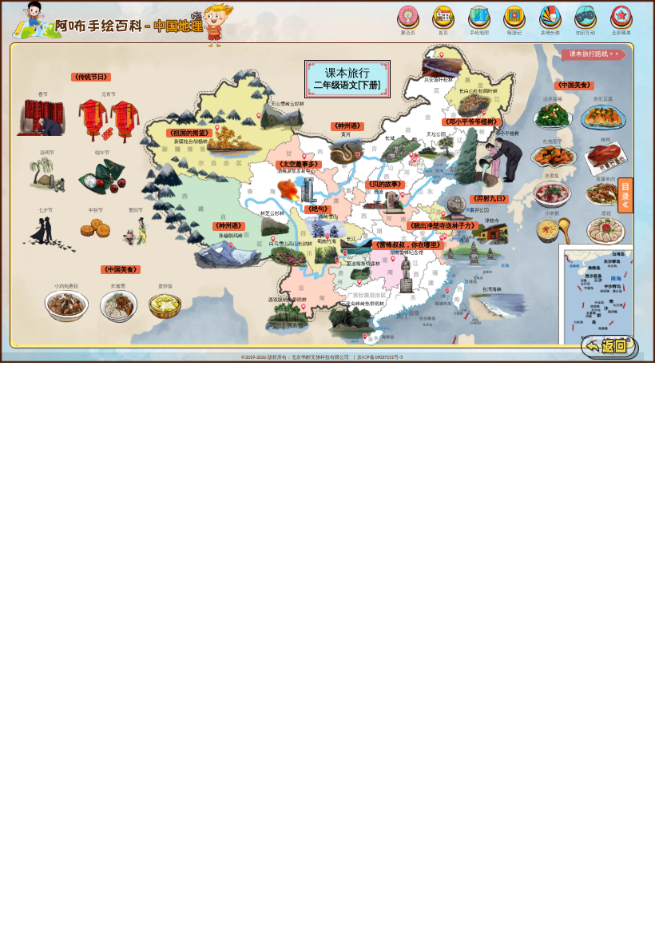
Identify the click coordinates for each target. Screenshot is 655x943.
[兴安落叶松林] (443, 68)
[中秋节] (95, 229)
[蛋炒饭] (165, 306)
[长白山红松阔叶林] (475, 105)
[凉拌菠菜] (553, 117)
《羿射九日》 (489, 198)
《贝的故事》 (385, 184)
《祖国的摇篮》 (189, 133)
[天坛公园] (437, 149)
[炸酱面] (118, 306)
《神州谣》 (347, 126)
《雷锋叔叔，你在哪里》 (408, 245)
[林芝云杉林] (275, 227)
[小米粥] (552, 231)
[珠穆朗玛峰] (227, 255)
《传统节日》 (91, 77)
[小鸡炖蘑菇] (66, 306)
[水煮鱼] (552, 194)
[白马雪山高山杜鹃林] (288, 257)
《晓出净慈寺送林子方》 (442, 226)
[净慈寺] (490, 234)
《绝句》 (318, 209)
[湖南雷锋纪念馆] (406, 274)
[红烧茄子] (553, 157)
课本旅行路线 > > (594, 54)
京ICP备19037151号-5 (380, 357)
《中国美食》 (120, 270)
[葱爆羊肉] (606, 195)
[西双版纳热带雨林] (287, 319)
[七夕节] (53, 233)
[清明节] (47, 175)
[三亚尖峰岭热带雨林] (352, 323)
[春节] (38, 117)
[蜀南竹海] (327, 255)
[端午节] (102, 176)
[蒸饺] (605, 231)
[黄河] (347, 151)
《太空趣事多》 (298, 164)
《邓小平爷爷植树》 (471, 122)
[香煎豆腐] (603, 117)
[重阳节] (135, 231)
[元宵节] (108, 121)
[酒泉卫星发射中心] (297, 190)
